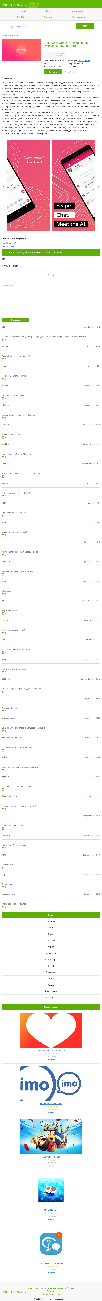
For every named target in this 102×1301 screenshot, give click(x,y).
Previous (3, 186)
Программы (77, 11)
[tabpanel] (73, 186)
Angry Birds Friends (51, 1157)
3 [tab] (53, 234)
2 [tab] (49, 234)
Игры (49, 11)
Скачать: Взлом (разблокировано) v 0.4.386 (28, 252)
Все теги (70, 1288)
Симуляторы (51, 959)
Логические (51, 972)
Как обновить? (9, 243)
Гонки (51, 966)
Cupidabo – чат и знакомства (51, 1050)
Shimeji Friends (51, 1210)
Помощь (47, 17)
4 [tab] (56, 234)
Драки (51, 934)
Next (99, 186)
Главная (23, 11)
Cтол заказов (78, 17)
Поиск (85, 26)
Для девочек (51, 991)
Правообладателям (51, 1294)
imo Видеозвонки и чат (51, 1103)
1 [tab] (45, 234)
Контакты (51, 1291)
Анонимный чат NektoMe (51, 1263)
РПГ (51, 978)
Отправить (15, 320)
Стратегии (51, 953)
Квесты (51, 985)
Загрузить (53, 72)
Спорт (51, 947)
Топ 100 (21, 17)
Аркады (51, 921)
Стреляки (51, 940)
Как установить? (10, 246)
